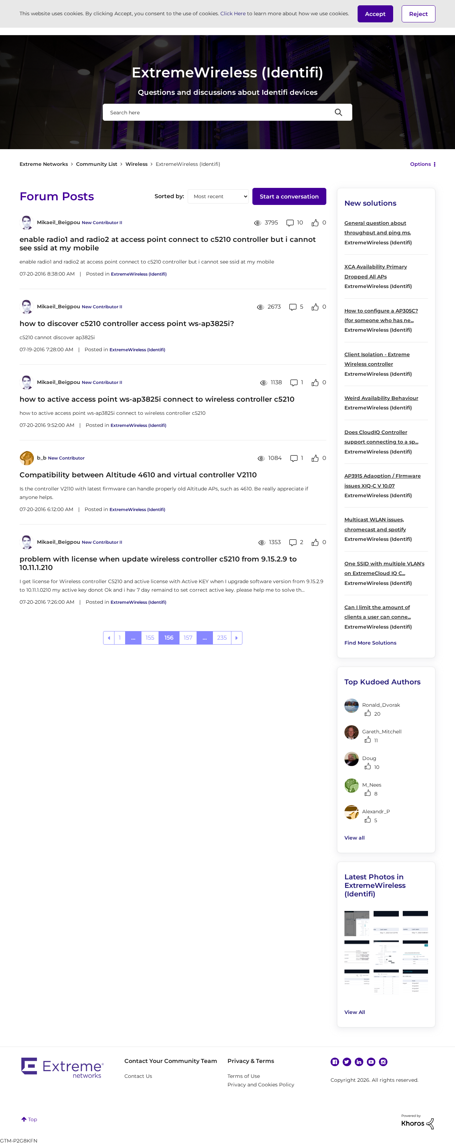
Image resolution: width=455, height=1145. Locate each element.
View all (354, 838)
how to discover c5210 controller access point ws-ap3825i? (127, 323)
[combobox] (227, 112)
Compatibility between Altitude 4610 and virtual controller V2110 (138, 475)
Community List (96, 164)
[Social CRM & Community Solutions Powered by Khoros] (418, 1121)
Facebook (335, 1062)
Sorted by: (169, 196)
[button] (375, 13)
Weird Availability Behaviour (381, 398)
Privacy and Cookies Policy (261, 1084)
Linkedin (359, 1062)
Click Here (233, 13)
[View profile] (27, 223)
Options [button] (420, 164)
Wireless (136, 164)
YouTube (371, 1062)
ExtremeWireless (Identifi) (139, 274)
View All (354, 1012)
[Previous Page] (108, 638)
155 (150, 637)
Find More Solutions (370, 643)
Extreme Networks (44, 164)
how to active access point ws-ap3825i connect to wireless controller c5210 (157, 399)
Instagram (383, 1062)
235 (222, 637)
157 (188, 637)
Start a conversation (289, 196)
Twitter (347, 1062)
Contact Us (138, 1076)
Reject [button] (418, 14)
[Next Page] (236, 638)
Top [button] (32, 1119)
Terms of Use (244, 1076)
